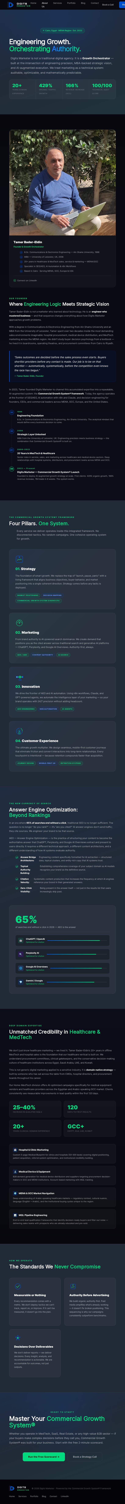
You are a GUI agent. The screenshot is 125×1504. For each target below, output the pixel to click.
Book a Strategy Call (85, 1456)
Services (57, 3)
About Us (45, 5)
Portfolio (71, 3)
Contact (95, 3)
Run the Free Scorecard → (43, 1456)
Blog (83, 3)
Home (33, 3)
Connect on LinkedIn (27, 280)
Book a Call (108, 4)
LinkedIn (65, 1496)
